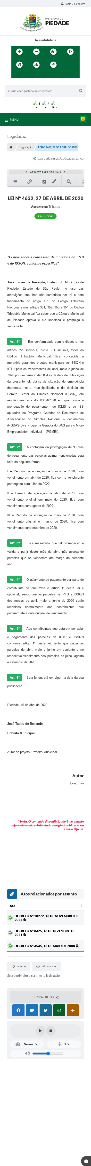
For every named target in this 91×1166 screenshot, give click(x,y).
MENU (14, 119)
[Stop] (51, 1031)
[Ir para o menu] (16, 74)
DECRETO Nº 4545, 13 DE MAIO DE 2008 (45, 946)
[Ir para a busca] (27, 74)
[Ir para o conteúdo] (67, 65)
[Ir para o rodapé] (37, 74)
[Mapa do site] (36, 65)
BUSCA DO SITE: (19, 82)
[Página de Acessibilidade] (53, 65)
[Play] (40, 1031)
